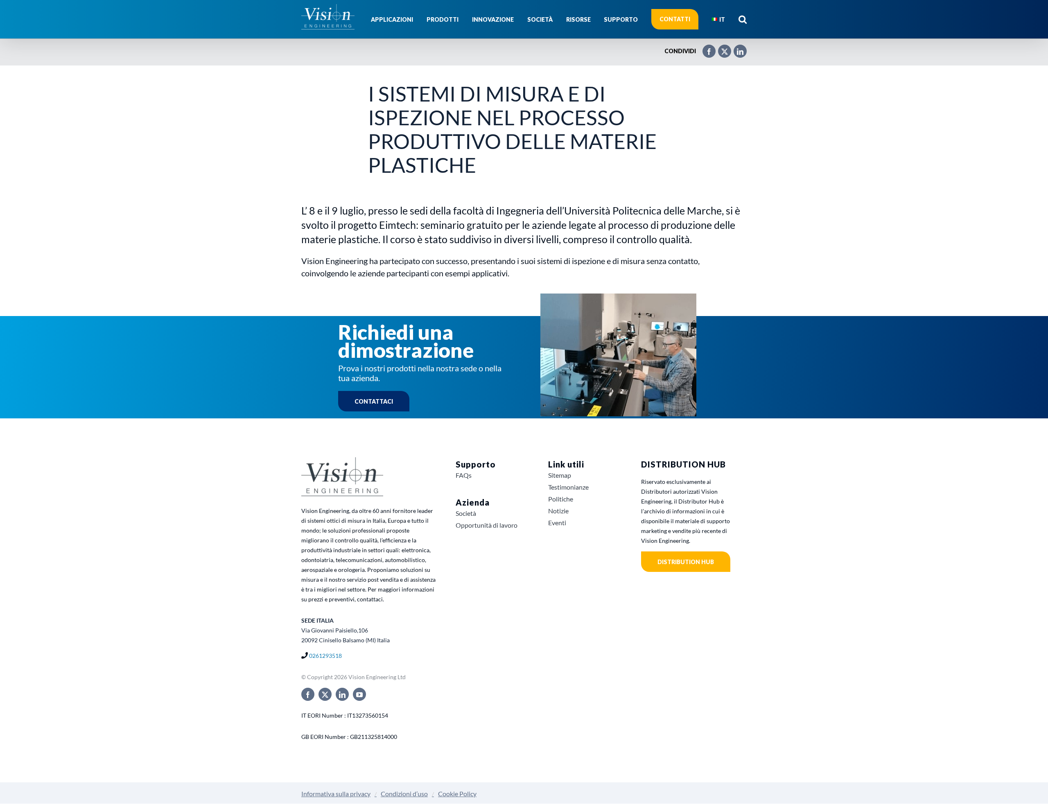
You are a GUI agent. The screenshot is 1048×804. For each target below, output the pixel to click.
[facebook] (307, 694)
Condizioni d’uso (404, 793)
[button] (743, 19)
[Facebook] (704, 47)
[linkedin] (342, 694)
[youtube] (359, 694)
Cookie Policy (457, 793)
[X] (720, 47)
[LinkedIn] (736, 47)
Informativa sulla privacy (335, 793)
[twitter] (325, 694)
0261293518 (325, 655)
